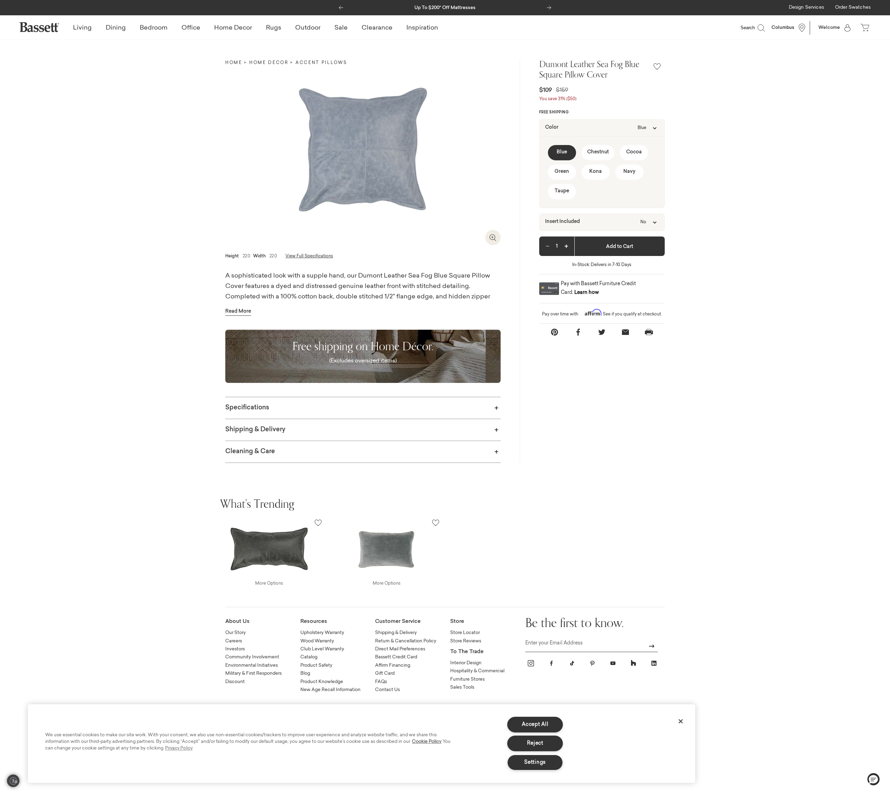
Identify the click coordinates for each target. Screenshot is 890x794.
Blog (305, 673)
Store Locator (465, 633)
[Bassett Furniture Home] (39, 27)
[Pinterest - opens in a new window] (592, 663)
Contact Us (387, 690)
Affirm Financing (392, 665)
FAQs (381, 682)
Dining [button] (116, 28)
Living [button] (82, 28)
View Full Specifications (309, 256)
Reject (535, 743)
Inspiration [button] (422, 28)
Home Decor (269, 63)
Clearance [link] (377, 28)
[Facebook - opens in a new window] (551, 663)
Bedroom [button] (154, 28)
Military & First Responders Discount (253, 677)
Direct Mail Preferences (400, 649)
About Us (237, 621)
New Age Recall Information (330, 690)
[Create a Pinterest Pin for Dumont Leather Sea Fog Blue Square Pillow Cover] (554, 332)
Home (233, 63)
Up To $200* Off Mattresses (445, 8)
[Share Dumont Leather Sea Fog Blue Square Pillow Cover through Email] (625, 332)
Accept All (535, 724)
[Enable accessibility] (13, 781)
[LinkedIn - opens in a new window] (654, 663)
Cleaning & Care (250, 452)
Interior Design (466, 663)
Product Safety (316, 665)
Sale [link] (341, 28)
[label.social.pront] (649, 332)
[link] (806, 8)
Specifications (247, 408)
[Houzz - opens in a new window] (633, 663)
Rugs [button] (273, 28)
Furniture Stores (467, 679)
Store (457, 621)
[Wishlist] (657, 67)
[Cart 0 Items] (865, 27)
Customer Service (398, 621)
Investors (235, 649)
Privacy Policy (179, 748)
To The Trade (467, 652)
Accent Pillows (321, 63)
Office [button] (190, 28)
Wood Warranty (317, 641)
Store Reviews (465, 641)
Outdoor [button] (308, 28)
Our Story (235, 633)
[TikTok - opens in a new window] (571, 663)
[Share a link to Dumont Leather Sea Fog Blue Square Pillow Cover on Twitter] (601, 332)
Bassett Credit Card (396, 657)
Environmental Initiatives (251, 665)
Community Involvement (252, 657)
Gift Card (385, 673)
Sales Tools (462, 687)
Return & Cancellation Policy (405, 641)
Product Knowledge (321, 682)
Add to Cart (619, 246)
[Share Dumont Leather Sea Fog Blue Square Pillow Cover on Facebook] (578, 332)
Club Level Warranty (322, 649)
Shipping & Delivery (255, 430)
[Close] (680, 721)
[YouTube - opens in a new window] (612, 663)
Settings (535, 762)
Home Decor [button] (233, 28)
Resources (313, 621)
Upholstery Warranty (322, 633)
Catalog (308, 657)
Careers (233, 641)
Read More (238, 311)
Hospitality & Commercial (477, 671)
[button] (341, 6)
